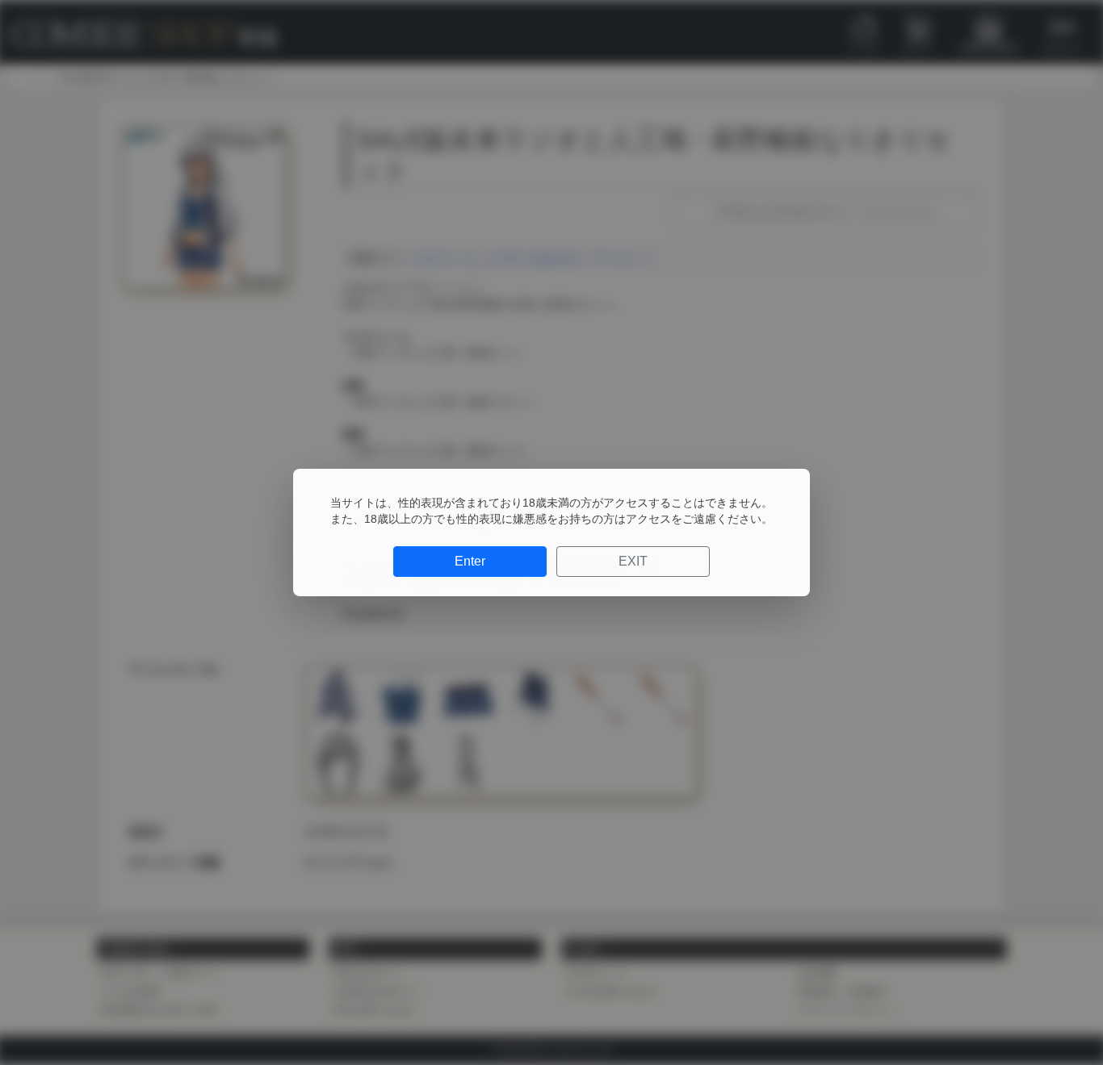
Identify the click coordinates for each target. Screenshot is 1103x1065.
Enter (470, 561)
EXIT (633, 561)
